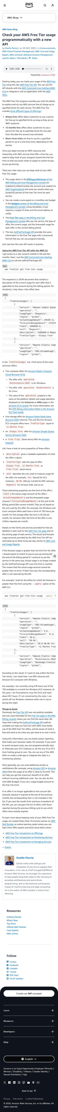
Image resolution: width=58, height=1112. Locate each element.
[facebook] (9, 1083)
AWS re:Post (12, 933)
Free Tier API (22, 712)
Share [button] (34, 58)
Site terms (18, 1098)
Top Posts (11, 923)
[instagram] (19, 1083)
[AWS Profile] (53, 5)
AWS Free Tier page (37, 531)
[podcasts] (33, 1083)
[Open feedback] (54, 556)
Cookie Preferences (34, 1098)
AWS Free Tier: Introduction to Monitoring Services (29, 837)
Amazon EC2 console (18, 405)
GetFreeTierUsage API (24, 232)
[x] (5, 1083)
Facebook (13, 965)
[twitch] (24, 1083)
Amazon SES (39, 768)
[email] (38, 1083)
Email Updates (16, 978)
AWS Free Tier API (28, 84)
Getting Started (14, 917)
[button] (15, 17)
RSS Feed (13, 975)
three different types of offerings (25, 111)
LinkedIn (13, 968)
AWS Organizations (14, 189)
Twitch (12, 972)
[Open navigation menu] (4, 5)
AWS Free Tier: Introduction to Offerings (24, 833)
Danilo (8, 847)
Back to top (27, 1091)
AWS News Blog (9, 29)
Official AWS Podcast (16, 927)
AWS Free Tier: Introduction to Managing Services (28, 841)
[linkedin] (14, 1083)
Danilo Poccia (11, 48)
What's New (12, 920)
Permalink (21, 58)
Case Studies (12, 930)
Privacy (7, 1098)
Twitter (12, 962)
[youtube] (28, 1083)
